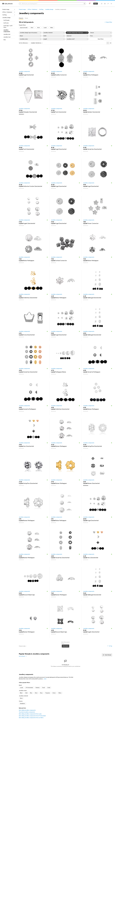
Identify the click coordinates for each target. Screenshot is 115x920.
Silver (32, 27)
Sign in (95, 3)
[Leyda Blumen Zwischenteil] (98, 472)
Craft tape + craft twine (7, 26)
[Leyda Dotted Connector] (65, 249)
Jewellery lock (6, 34)
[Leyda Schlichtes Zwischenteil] (33, 287)
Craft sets (6, 23)
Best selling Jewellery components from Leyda (30, 714)
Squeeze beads (23, 27)
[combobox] (25, 43)
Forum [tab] (26, 18)
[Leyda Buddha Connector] (65, 64)
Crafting (4, 15)
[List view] (110, 43)
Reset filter (109, 22)
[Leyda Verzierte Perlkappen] (98, 361)
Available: (33, 43)
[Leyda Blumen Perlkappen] (98, 398)
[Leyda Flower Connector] (98, 212)
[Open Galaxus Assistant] (102, 4)
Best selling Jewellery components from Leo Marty (31, 717)
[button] (47, 71)
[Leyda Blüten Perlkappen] (33, 249)
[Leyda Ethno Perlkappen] (98, 64)
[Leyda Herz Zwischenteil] (33, 435)
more (45, 679)
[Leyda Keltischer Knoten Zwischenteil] (33, 175)
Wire (4, 39)
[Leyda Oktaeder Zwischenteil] (33, 101)
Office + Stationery (7, 12)
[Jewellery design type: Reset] (87, 32)
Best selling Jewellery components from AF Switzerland (32, 715)
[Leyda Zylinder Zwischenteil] (98, 101)
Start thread (108, 655)
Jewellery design (6, 17)
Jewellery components (6, 30)
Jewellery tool (6, 37)
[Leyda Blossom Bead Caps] (33, 584)
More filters (101, 39)
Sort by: (21, 43)
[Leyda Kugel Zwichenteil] (33, 64)
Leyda (45, 27)
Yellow (51, 27)
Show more (65, 646)
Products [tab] (21, 18)
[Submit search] (20, 3)
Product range (5, 9)
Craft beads (6, 20)
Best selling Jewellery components (27, 710)
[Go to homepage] (7, 4)
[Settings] (89, 4)
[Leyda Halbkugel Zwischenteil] (98, 287)
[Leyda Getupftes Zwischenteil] (98, 435)
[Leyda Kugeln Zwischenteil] (33, 212)
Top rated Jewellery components (27, 712)
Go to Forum (22, 656)
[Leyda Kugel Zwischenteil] (65, 138)
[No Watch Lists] (108, 4)
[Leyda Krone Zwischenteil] (33, 324)
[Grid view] (107, 43)
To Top (110, 646)
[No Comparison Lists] (105, 4)
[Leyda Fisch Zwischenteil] (65, 101)
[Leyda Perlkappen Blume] (65, 361)
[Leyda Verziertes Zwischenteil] (98, 138)
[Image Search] (84, 3)
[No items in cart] (111, 4)
